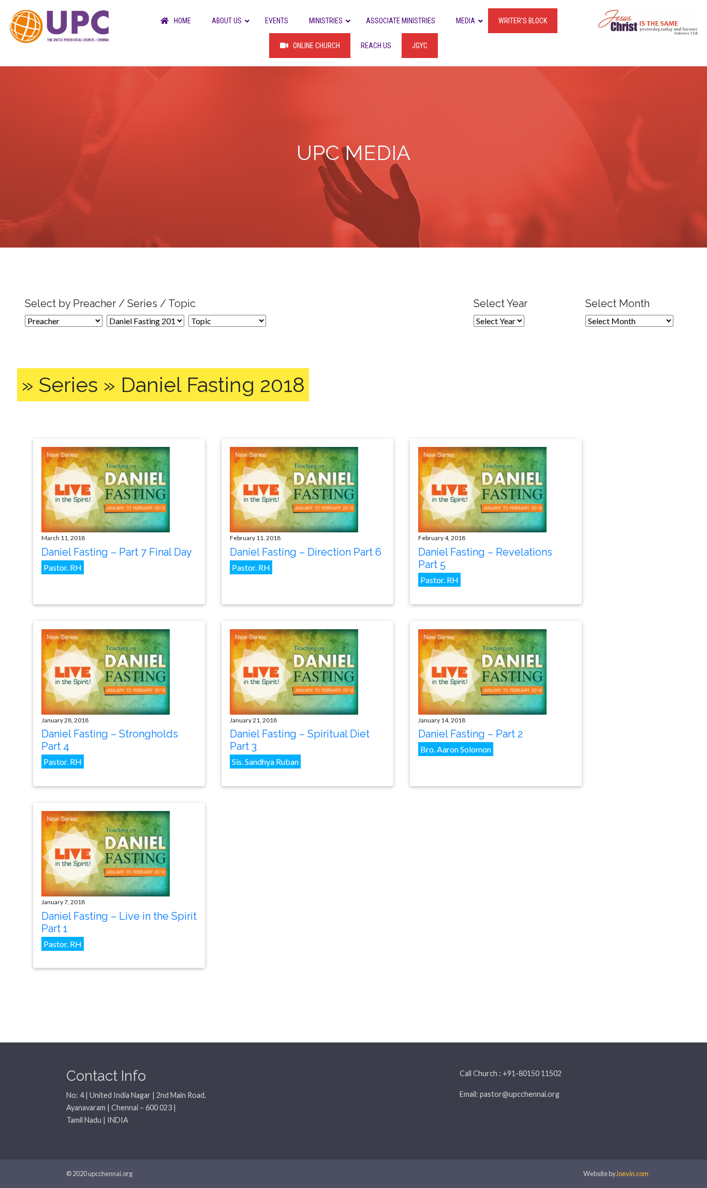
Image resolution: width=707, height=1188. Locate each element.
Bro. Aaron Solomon (455, 749)
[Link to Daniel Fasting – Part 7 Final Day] (105, 489)
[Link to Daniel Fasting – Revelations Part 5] (482, 489)
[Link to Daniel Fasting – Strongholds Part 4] (105, 670)
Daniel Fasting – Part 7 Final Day (116, 552)
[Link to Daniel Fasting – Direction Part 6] (294, 489)
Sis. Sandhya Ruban (265, 761)
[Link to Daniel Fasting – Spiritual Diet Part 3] (294, 670)
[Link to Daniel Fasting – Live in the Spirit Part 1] (105, 853)
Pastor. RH (62, 567)
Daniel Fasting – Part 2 (470, 734)
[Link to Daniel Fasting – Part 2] (482, 670)
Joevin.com (632, 1173)
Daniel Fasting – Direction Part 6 (305, 552)
